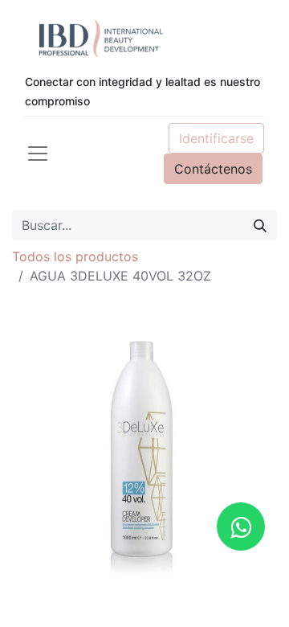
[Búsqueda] (260, 225)
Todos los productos (75, 256)
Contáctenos (213, 169)
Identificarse (216, 138)
